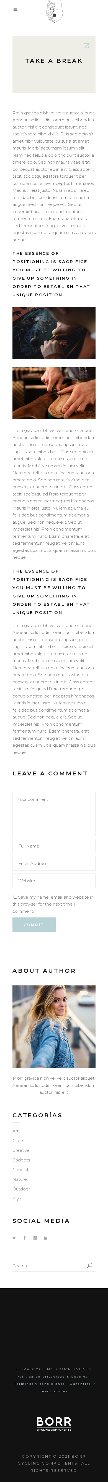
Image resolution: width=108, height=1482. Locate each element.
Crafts (18, 1140)
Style (17, 1198)
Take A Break (54, 60)
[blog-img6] (54, 393)
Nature (19, 1179)
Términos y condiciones (39, 1384)
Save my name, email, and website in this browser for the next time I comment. (52, 904)
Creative (21, 1150)
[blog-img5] (54, 333)
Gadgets (21, 1160)
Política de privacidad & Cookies (52, 1376)
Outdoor (21, 1189)
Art (15, 1131)
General (20, 1169)
